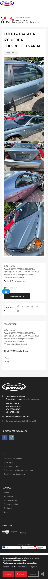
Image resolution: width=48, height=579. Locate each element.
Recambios (8, 496)
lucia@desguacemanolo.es (17, 416)
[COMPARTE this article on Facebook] (17, 306)
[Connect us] (4, 437)
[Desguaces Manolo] (13, 3)
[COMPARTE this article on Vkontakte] (36, 306)
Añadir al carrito (17, 296)
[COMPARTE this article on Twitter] (22, 306)
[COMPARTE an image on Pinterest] (32, 306)
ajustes (34, 567)
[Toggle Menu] (3, 10)
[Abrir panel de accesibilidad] (6, 291)
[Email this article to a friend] (17, 311)
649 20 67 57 (21, 20)
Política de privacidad (13, 459)
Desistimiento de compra (14, 474)
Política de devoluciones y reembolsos (20, 470)
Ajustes (33, 574)
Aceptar (8, 574)
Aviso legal (8, 462)
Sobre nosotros (10, 500)
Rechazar (20, 574)
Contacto (8, 508)
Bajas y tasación (11, 504)
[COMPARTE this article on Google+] (27, 306)
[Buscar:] (20, 22)
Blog (5, 512)
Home (6, 493)
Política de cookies (11, 466)
